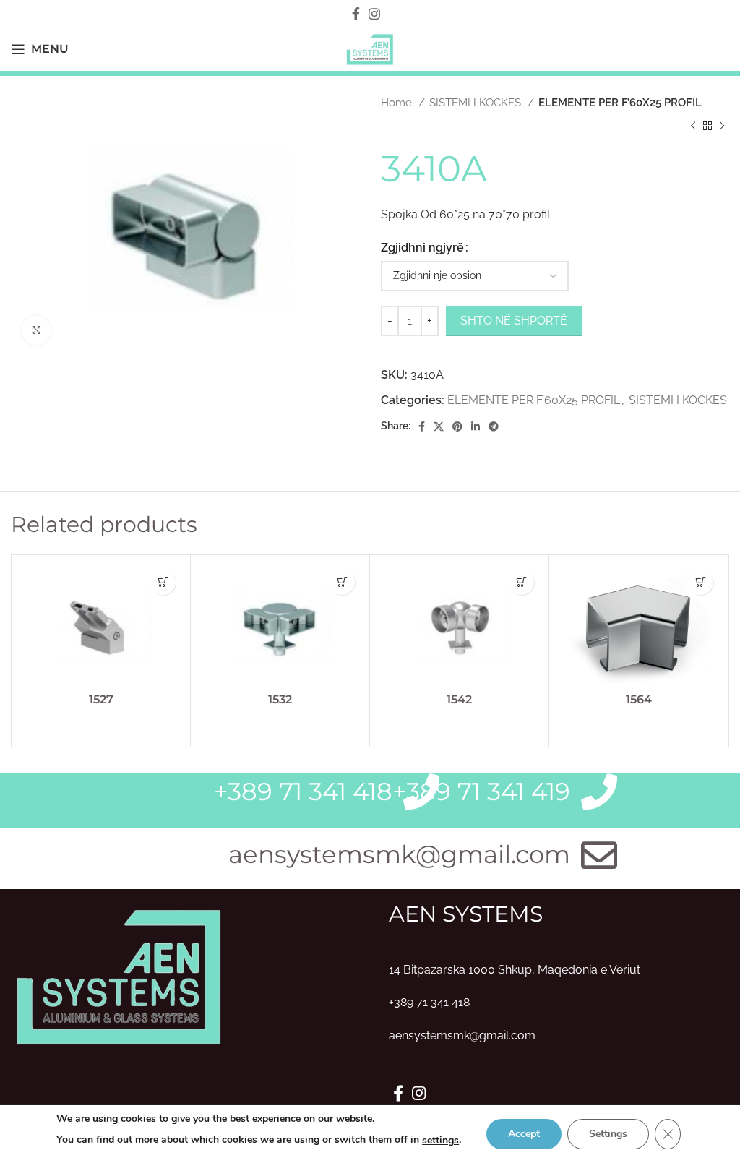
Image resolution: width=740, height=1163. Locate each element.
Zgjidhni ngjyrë (422, 247)
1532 (280, 699)
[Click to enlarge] (36, 330)
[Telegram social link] (493, 426)
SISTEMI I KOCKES (476, 102)
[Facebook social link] (356, 14)
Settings (608, 1134)
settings (440, 1140)
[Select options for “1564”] (700, 582)
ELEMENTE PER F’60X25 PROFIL (620, 102)
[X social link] (438, 426)
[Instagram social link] (374, 14)
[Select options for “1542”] (521, 582)
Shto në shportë (513, 320)
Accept (524, 1134)
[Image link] (119, 975)
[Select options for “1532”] (342, 582)
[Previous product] (693, 126)
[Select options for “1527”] (163, 582)
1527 (101, 699)
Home (398, 102)
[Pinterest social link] (457, 426)
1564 (639, 699)
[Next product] (722, 126)
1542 (459, 699)
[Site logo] (370, 48)
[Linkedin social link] (475, 426)
